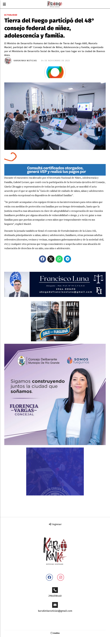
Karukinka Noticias (25, 60)
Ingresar (56, 524)
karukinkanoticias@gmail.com (55, 610)
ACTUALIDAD (10, 15)
